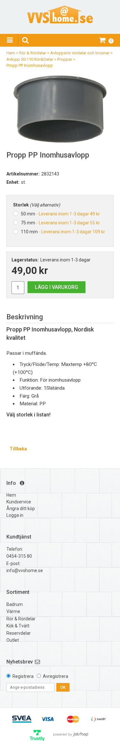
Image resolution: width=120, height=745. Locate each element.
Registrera (23, 676)
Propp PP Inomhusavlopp (29, 65)
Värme (13, 611)
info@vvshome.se (24, 570)
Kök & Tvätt (17, 625)
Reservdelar (18, 633)
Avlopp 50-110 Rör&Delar (29, 59)
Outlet (12, 640)
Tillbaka (18, 448)
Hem (10, 52)
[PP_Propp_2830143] (60, 108)
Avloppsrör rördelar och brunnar (79, 52)
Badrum (14, 604)
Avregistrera (55, 676)
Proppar (64, 59)
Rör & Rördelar (32, 52)
